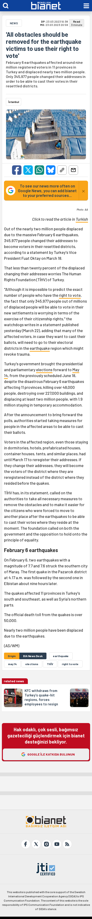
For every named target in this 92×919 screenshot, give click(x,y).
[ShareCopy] (62, 170)
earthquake (40, 348)
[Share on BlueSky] (50, 170)
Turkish (82, 219)
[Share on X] (28, 170)
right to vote (70, 295)
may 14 (12, 664)
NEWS (14, 23)
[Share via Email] (73, 170)
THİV (50, 664)
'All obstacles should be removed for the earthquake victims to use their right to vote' (43, 45)
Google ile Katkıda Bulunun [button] (51, 754)
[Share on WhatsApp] (39, 170)
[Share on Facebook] (16, 170)
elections (44, 369)
